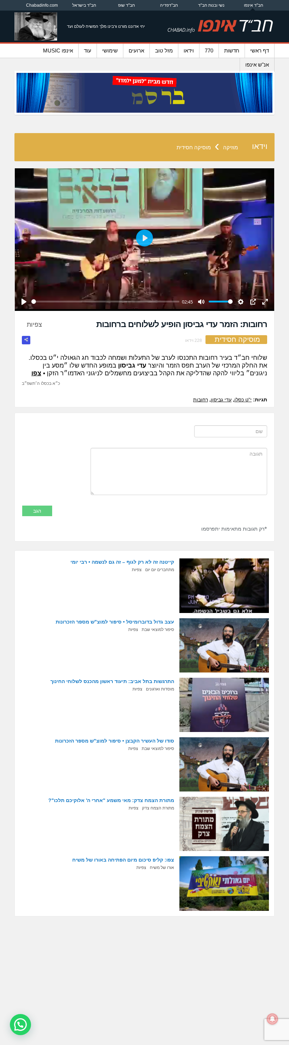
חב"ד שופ (126, 5)
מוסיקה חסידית (194, 147)
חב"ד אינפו (253, 5)
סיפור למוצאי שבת (158, 629)
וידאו (189, 51)
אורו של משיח (162, 867)
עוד (87, 51)
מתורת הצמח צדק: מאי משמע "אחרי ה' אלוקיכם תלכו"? (111, 800)
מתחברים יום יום (159, 569)
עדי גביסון (221, 399)
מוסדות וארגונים (160, 689)
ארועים (136, 51)
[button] (20, 1024)
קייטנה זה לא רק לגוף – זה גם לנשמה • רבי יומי (122, 562)
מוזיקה (230, 147)
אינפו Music (58, 51)
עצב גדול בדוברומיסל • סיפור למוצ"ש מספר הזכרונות (115, 622)
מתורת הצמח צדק (158, 808)
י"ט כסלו (243, 399)
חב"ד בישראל (84, 5)
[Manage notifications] (272, 1019)
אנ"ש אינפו (257, 65)
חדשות (231, 51)
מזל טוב (164, 51)
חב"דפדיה (169, 5)
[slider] (105, 301)
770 (209, 51)
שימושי (110, 51)
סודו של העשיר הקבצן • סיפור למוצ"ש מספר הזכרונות (114, 741)
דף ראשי (259, 51)
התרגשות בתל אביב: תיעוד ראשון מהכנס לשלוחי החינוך (112, 681)
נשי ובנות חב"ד (211, 5)
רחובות (200, 399)
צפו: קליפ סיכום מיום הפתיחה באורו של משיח (123, 860)
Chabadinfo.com (42, 5)
